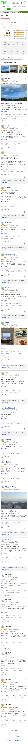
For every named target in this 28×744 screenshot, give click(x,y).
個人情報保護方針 (16, 740)
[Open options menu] (26, 78)
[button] (5, 69)
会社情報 (9, 740)
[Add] (25, 16)
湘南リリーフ (4, 15)
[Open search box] (3, 58)
